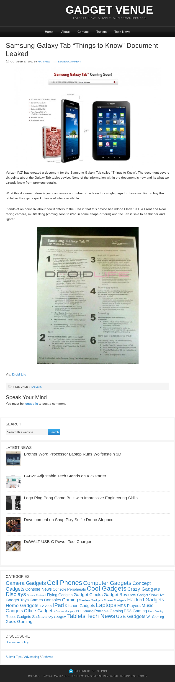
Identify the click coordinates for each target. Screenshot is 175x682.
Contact (83, 31)
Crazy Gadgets (143, 589)
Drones (31, 595)
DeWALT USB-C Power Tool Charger (57, 541)
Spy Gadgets (57, 617)
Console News (38, 589)
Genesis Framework (104, 676)
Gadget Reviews (120, 594)
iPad (58, 605)
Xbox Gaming (19, 621)
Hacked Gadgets (145, 599)
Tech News (122, 31)
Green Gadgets (115, 600)
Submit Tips (14, 657)
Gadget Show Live (151, 595)
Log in (143, 676)
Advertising (31, 657)
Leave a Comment (69, 61)
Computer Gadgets (107, 583)
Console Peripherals (69, 589)
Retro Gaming (155, 611)
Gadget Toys (17, 600)
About (65, 31)
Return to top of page (91, 671)
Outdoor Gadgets (65, 611)
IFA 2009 (45, 606)
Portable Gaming (108, 611)
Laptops (106, 605)
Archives (47, 657)
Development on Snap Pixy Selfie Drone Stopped (68, 519)
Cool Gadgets (106, 588)
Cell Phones (64, 582)
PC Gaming (84, 611)
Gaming (70, 599)
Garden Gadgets (91, 600)
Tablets (101, 31)
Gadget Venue (109, 10)
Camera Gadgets (26, 583)
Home (49, 31)
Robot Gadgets (18, 617)
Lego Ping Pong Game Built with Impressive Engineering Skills (81, 498)
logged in (31, 403)
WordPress (128, 676)
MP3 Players (129, 605)
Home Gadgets (22, 605)
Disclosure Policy (17, 642)
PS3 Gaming (135, 611)
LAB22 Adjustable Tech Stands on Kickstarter (65, 476)
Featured (41, 595)
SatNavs (39, 617)
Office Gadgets (39, 610)
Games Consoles (45, 600)
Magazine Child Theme (69, 676)
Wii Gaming (155, 617)
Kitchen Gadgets (80, 605)
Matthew (44, 61)
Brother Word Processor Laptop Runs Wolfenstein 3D (72, 454)
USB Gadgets (131, 616)
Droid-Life (19, 374)
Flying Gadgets (60, 594)
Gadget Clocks (88, 594)
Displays (16, 594)
